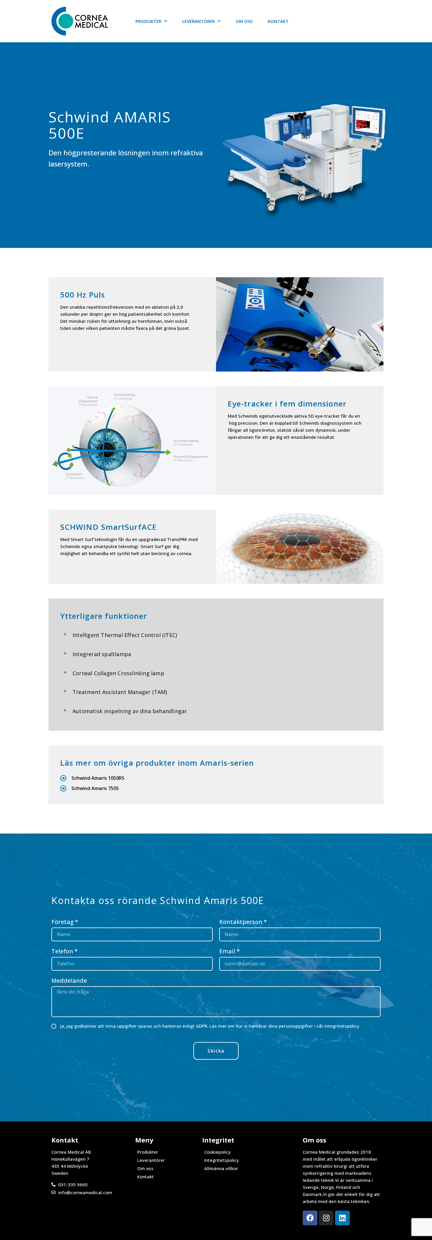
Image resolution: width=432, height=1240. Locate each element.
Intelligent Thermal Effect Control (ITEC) (125, 635)
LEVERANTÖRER (198, 21)
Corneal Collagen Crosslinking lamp (118, 673)
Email (227, 951)
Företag (62, 922)
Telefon (62, 951)
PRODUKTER (148, 21)
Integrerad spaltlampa (102, 654)
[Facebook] (310, 1218)
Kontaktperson (240, 922)
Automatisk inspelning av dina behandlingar (130, 711)
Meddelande (69, 980)
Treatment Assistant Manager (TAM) (120, 691)
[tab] (213, 635)
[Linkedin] (342, 1218)
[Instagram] (326, 1218)
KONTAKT (278, 21)
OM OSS (244, 21)
